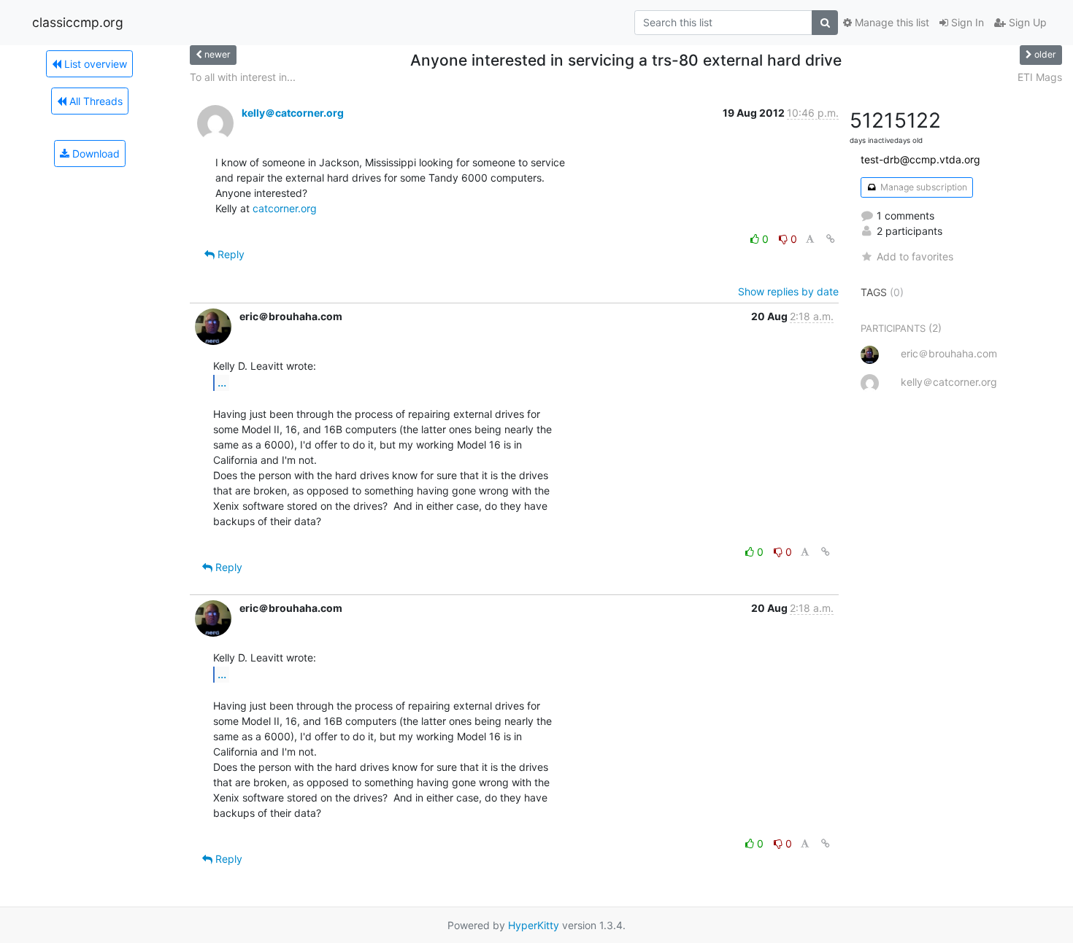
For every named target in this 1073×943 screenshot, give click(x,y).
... (222, 382)
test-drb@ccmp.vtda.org (920, 159)
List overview (94, 64)
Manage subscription (922, 187)
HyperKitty (533, 925)
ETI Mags (1040, 77)
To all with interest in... (243, 77)
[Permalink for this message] (831, 239)
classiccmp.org (77, 22)
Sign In (966, 22)
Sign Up (1026, 22)
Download (94, 153)
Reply (230, 254)
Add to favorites (915, 256)
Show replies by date (788, 291)
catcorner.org (285, 208)
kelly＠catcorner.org (293, 112)
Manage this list (890, 22)
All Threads (94, 101)
